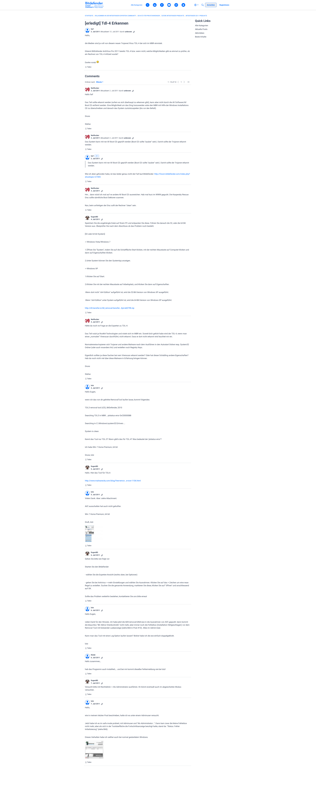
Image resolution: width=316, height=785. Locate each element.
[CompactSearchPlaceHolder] (202, 5)
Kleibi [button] (93, 655)
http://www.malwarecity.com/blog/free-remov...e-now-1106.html (113, 480)
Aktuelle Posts (201, 29)
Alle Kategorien (201, 25)
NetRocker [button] (95, 88)
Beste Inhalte (200, 37)
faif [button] (92, 29)
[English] (94, 5)
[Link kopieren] (133, 31)
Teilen (88, 67)
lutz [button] (92, 385)
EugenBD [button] (94, 217)
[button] (87, 30)
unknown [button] (128, 32)
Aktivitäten (199, 33)
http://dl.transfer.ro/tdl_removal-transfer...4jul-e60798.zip (109, 308)
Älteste (99, 82)
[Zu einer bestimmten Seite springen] (188, 82)
